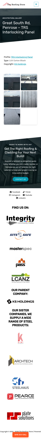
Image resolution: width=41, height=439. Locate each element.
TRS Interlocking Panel (22, 57)
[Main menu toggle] (36, 4)
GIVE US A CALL (20, 435)
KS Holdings (20, 64)
